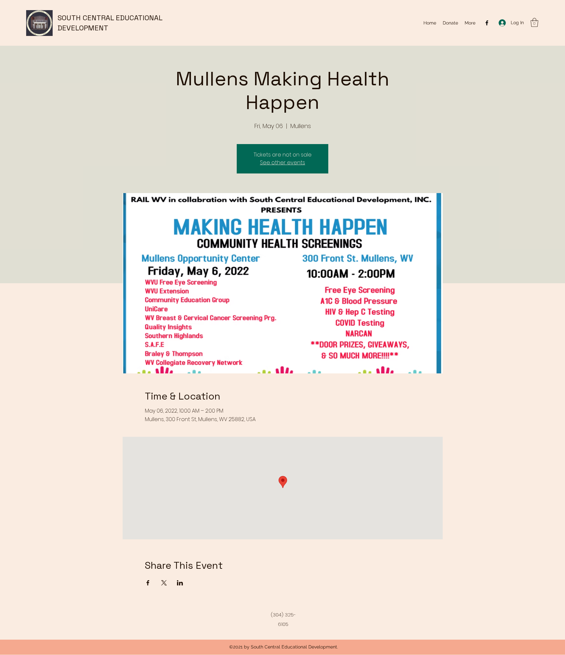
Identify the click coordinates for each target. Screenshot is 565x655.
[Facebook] (487, 23)
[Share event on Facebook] (148, 582)
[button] (534, 22)
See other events (282, 162)
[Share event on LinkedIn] (180, 582)
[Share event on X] (164, 582)
